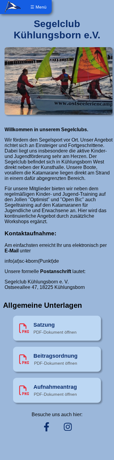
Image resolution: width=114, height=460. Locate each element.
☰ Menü (38, 7)
